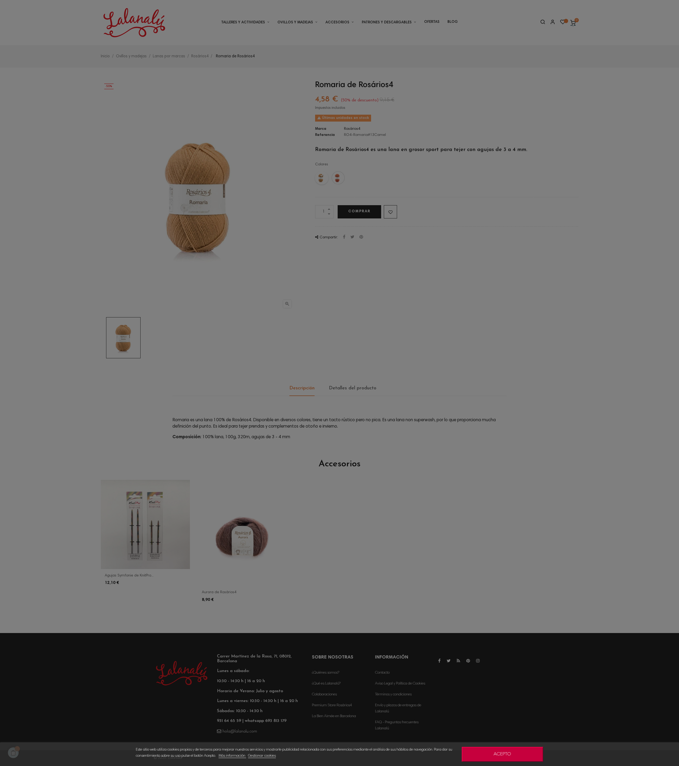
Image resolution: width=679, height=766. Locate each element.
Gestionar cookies (262, 756)
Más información (232, 756)
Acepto (502, 754)
